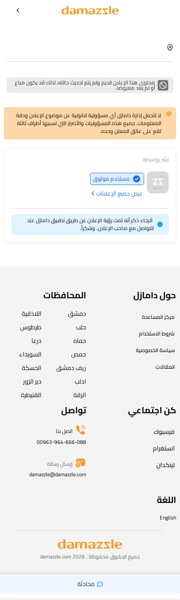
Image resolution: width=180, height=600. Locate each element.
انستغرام (164, 448)
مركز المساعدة (158, 317)
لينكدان (165, 465)
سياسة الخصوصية (155, 350)
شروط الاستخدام (157, 333)
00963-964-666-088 (61, 442)
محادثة (86, 584)
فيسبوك (164, 431)
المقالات (165, 367)
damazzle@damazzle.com (57, 474)
